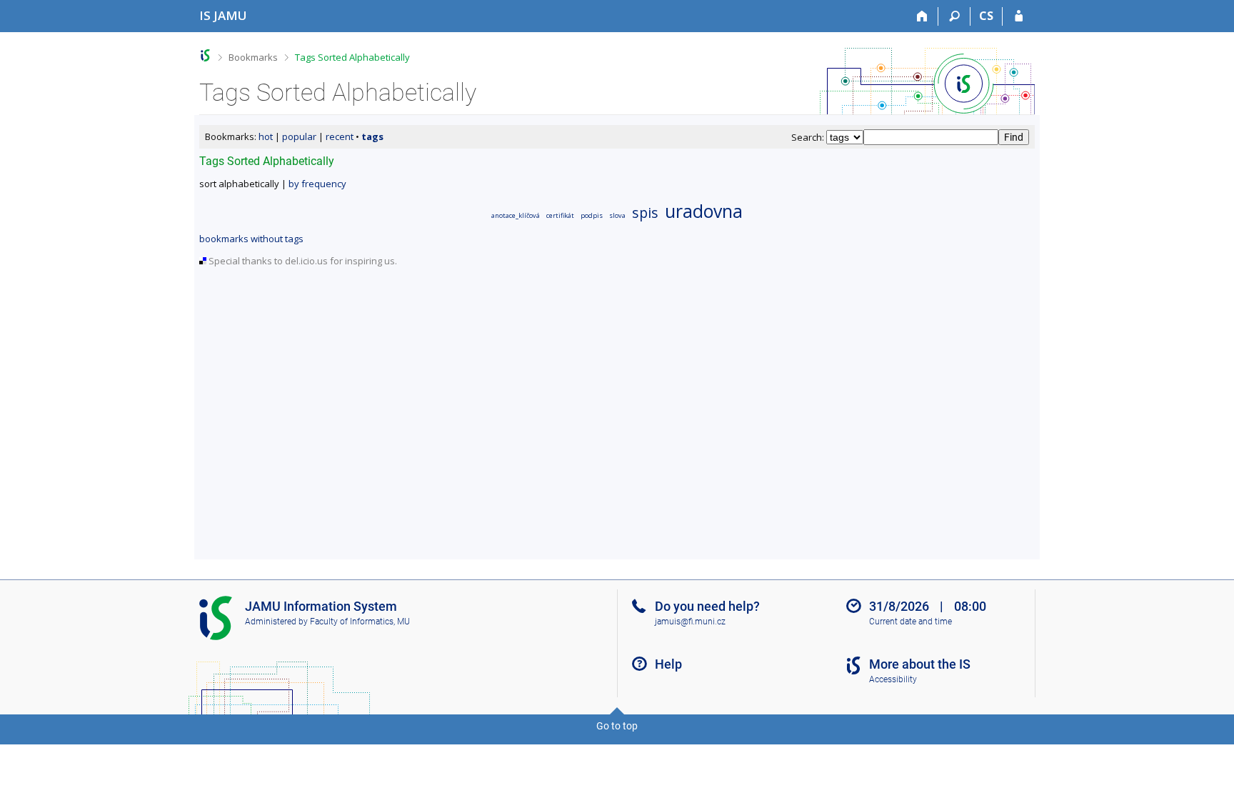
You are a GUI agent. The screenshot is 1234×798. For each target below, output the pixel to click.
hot (266, 136)
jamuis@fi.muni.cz (690, 622)
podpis (592, 215)
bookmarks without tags (251, 238)
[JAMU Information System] (205, 55)
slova (617, 215)
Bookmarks (253, 57)
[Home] (922, 16)
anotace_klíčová (515, 215)
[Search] (954, 16)
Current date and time (910, 622)
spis (645, 212)
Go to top (617, 726)
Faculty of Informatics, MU (360, 622)
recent (339, 136)
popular (299, 136)
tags (372, 136)
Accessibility (893, 679)
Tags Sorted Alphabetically (352, 57)
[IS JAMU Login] (1019, 16)
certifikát (560, 215)
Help (668, 664)
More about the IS (919, 664)
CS (986, 16)
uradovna (704, 211)
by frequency (317, 183)
